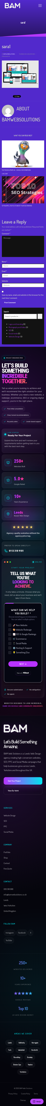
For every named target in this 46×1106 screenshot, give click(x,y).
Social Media (8, 832)
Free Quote (8, 868)
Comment (6, 233)
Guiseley (30, 1057)
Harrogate (35, 1043)
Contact (7, 863)
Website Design (10, 815)
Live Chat (5, 174)
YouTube (9, 940)
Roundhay (17, 1057)
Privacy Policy (12, 1094)
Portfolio (7, 852)
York (9, 1050)
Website (5, 281)
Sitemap (23, 1100)
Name (4, 261)
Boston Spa (17, 1065)
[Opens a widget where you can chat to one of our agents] (37, 1102)
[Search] (40, 316)
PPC (5, 826)
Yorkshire (23, 1072)
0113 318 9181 (16, 550)
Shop (6, 857)
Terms (36, 1094)
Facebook (22, 932)
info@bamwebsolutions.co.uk (15, 894)
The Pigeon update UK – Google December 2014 (16, 170)
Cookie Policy (25, 1094)
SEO (5, 821)
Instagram (10, 932)
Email (4, 271)
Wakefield (21, 1050)
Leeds (10, 1043)
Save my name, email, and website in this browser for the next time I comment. (23, 296)
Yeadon (30, 1065)
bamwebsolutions (9, 54)
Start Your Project (14, 781)
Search (6, 311)
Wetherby (22, 1043)
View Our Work (13, 790)
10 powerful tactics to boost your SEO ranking (17, 206)
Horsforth (34, 1050)
